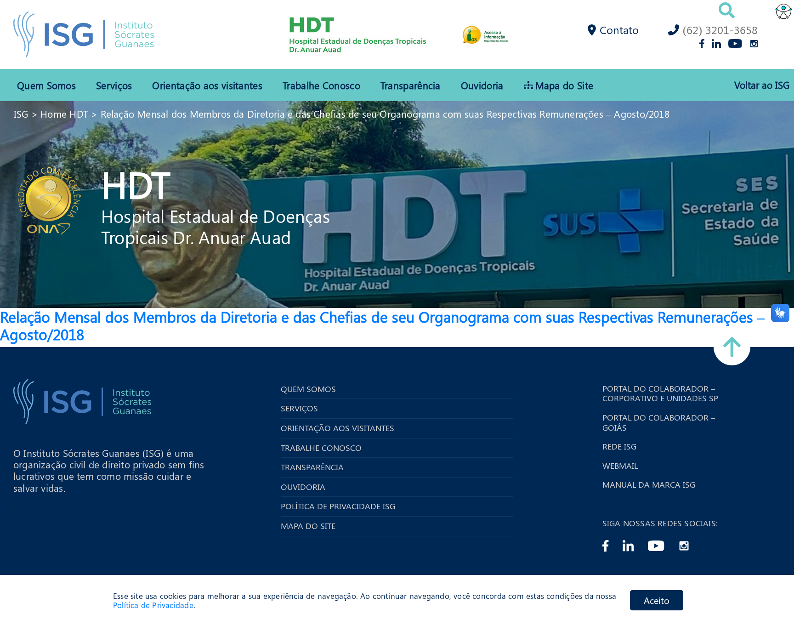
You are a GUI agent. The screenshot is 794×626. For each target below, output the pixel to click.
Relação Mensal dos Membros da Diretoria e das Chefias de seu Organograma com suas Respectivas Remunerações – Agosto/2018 (385, 113)
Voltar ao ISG (761, 85)
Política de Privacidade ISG (338, 506)
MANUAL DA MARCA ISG (648, 485)
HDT (135, 183)
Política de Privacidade (153, 605)
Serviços (114, 85)
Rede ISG (619, 447)
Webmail (620, 466)
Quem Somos (46, 85)
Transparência (410, 85)
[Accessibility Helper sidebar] (783, 11)
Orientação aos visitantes (207, 85)
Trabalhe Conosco (321, 85)
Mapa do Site (564, 85)
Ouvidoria (482, 85)
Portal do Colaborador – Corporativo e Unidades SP (660, 394)
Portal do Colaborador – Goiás (658, 423)
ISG (21, 113)
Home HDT (64, 113)
